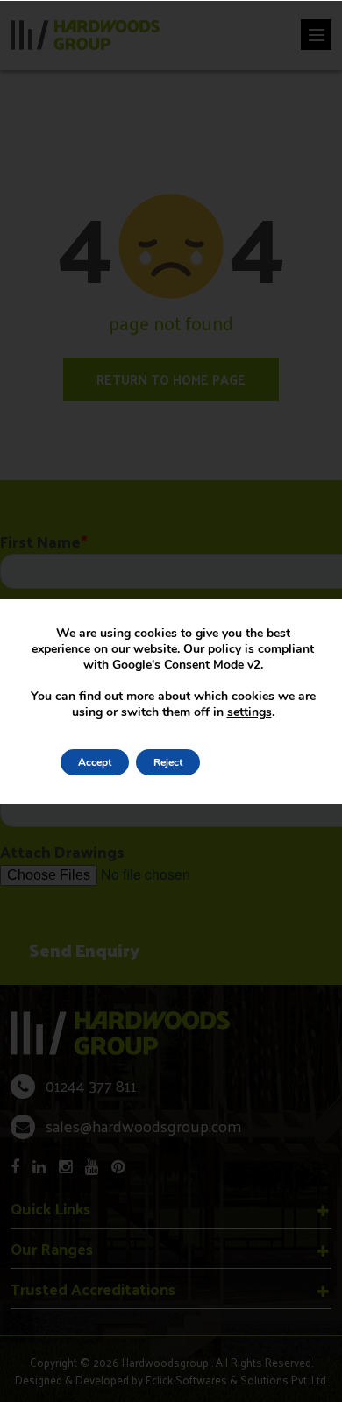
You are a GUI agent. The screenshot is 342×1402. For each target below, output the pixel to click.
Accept (94, 762)
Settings (244, 762)
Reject (167, 762)
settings (249, 712)
